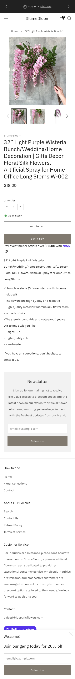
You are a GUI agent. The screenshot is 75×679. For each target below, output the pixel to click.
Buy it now (38, 238)
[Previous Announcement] (6, 6)
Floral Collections (15, 483)
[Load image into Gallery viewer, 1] (19, 116)
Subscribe (37, 670)
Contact (9, 490)
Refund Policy (13, 525)
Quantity (10, 200)
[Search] (69, 18)
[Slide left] (8, 116)
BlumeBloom (37, 18)
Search (8, 511)
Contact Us (11, 518)
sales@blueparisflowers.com (23, 617)
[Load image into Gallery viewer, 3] (56, 116)
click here (45, 6)
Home (14, 31)
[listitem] (37, 6)
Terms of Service (14, 532)
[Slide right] (66, 116)
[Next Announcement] (68, 6)
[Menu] (6, 18)
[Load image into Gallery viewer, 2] (37, 116)
